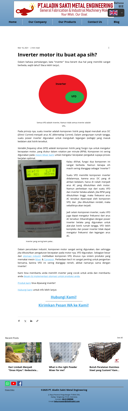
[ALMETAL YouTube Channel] (13, 383)
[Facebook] (19, 383)
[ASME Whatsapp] (7, 383)
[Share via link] (37, 321)
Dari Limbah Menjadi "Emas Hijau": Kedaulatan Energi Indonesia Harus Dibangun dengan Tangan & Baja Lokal (23, 369)
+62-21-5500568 (67, 399)
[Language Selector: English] (116, 13)
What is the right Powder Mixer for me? (63, 369)
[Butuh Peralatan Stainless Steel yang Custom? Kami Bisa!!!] (104, 352)
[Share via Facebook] (19, 321)
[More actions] (108, 47)
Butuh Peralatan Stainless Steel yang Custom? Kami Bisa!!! (104, 369)
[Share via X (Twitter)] (25, 321)
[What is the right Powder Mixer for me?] (64, 352)
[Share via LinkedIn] (31, 321)
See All (120, 337)
